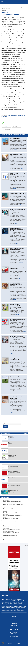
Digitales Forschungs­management (15, 477)
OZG (6, 116)
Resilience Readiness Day (13, 471)
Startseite (13, 7)
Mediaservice (14, 620)
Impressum (14, 625)
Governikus (10, 436)
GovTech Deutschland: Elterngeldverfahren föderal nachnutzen (16, 284)
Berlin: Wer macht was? (15, 138)
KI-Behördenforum (12, 465)
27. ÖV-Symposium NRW (13, 484)
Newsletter (14, 616)
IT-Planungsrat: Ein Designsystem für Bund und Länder (17, 359)
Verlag (14, 621)
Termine (14, 618)
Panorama (18, 7)
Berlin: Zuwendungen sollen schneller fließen (16, 397)
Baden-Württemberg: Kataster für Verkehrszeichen (17, 320)
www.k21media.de (14, 638)
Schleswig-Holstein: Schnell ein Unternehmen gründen (17, 249)
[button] (6, 123)
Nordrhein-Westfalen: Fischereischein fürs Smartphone (17, 305)
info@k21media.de (14, 636)
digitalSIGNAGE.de (12, 455)
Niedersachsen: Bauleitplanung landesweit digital (17, 268)
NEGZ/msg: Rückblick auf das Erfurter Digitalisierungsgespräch (17, 337)
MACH (9, 442)
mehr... (16, 149)
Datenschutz (14, 623)
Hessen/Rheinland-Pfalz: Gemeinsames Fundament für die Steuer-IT (17, 229)
